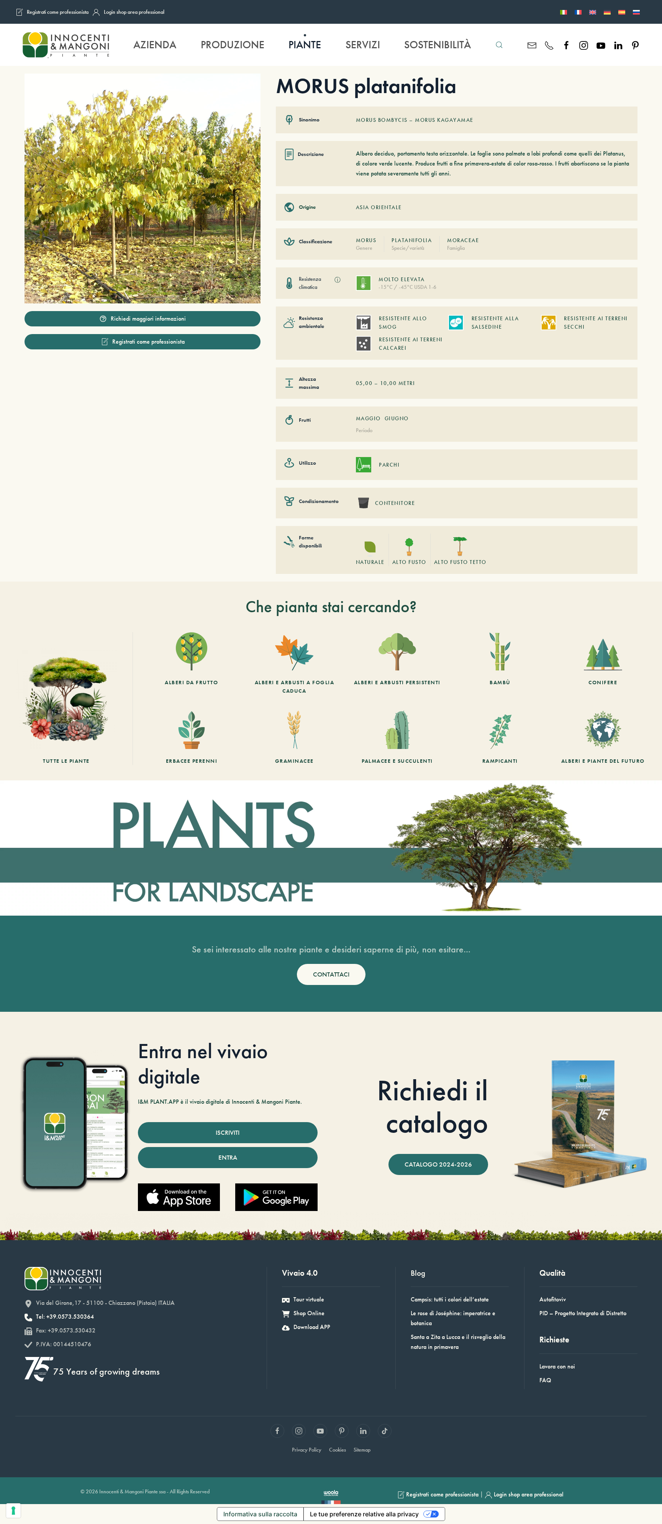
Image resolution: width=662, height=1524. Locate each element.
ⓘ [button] (337, 280)
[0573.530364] (549, 44)
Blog (418, 1273)
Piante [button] (304, 44)
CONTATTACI (331, 974)
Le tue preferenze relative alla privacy (364, 1514)
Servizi (363, 44)
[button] (499, 44)
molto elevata (402, 279)
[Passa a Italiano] (563, 12)
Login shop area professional (134, 11)
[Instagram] (583, 44)
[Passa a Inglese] (592, 12)
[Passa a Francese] (578, 12)
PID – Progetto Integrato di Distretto (582, 1313)
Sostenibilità (437, 44)
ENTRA (227, 1157)
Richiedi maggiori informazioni (148, 319)
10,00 (388, 383)
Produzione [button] (232, 44)
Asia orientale (379, 207)
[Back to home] (65, 44)
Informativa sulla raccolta (260, 1514)
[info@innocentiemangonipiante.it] (532, 44)
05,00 (364, 383)
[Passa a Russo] (636, 12)
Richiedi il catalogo (432, 1106)
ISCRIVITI (227, 1132)
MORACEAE (463, 240)
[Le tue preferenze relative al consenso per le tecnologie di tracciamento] (13, 1510)
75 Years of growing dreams (106, 1371)
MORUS (366, 240)
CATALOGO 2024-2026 (438, 1164)
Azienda (154, 44)
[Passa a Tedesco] (607, 12)
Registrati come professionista (57, 11)
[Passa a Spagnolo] (621, 12)
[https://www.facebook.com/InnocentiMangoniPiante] (566, 44)
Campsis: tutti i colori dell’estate (450, 1299)
